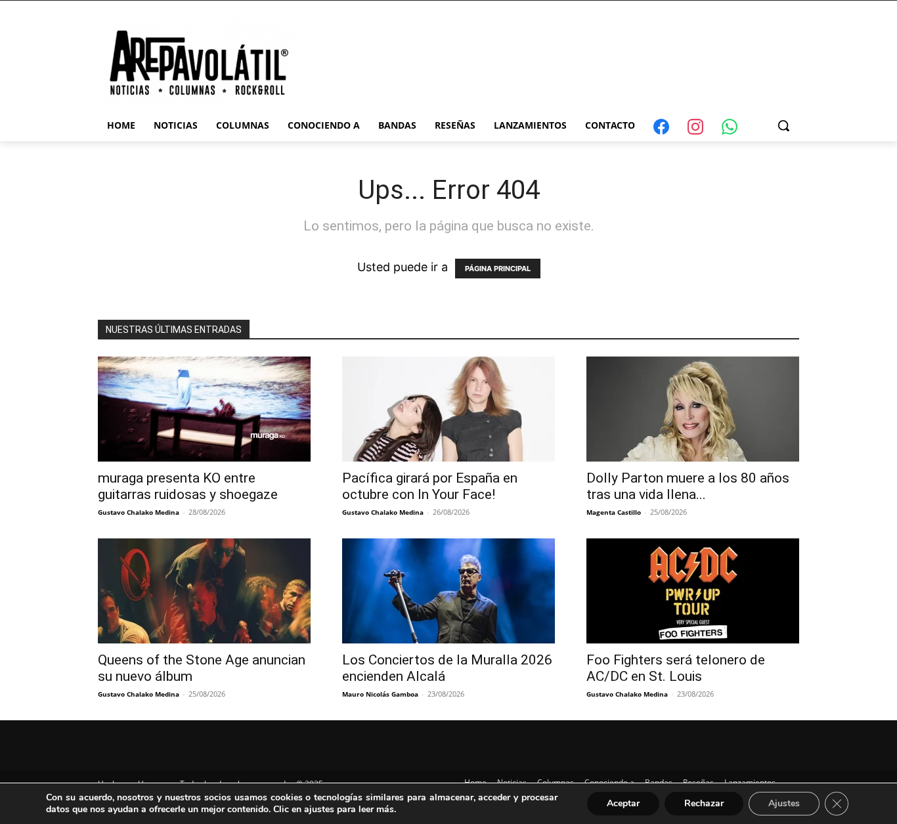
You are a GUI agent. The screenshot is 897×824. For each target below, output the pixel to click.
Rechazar (704, 803)
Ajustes (784, 803)
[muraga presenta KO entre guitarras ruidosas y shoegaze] (204, 409)
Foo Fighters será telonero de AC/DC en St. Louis (675, 668)
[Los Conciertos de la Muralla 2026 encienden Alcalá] (448, 590)
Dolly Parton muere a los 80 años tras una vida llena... (687, 486)
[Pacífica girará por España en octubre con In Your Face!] (448, 409)
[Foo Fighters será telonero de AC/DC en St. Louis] (692, 590)
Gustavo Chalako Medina (138, 512)
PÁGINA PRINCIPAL (498, 268)
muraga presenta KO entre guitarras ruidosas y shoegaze (188, 486)
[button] (783, 125)
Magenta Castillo (613, 512)
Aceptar (623, 803)
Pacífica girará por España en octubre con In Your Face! (429, 486)
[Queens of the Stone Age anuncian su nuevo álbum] (204, 590)
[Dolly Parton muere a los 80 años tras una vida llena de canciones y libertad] (692, 409)
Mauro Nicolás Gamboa (380, 694)
